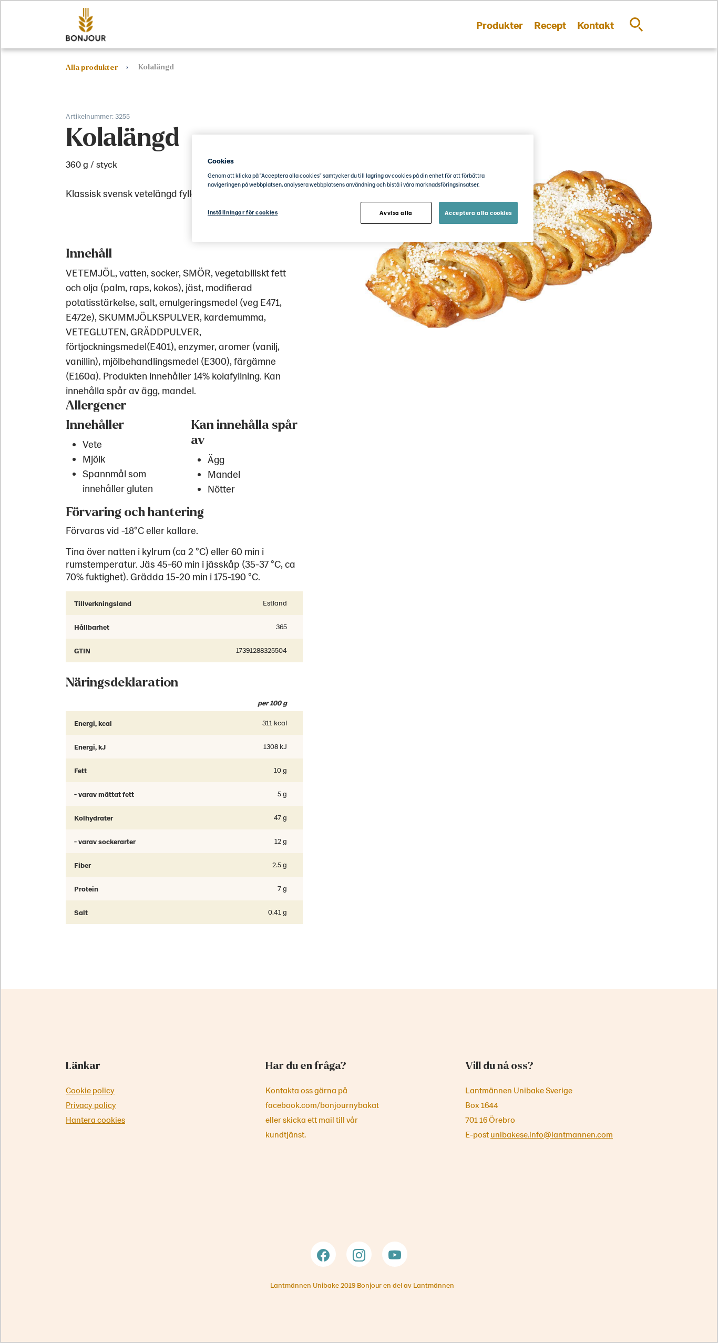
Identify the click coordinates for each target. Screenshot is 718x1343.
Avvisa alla (395, 212)
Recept (550, 24)
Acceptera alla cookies (478, 212)
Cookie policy (90, 1090)
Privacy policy (91, 1105)
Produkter (499, 24)
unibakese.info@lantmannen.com (551, 1134)
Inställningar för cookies (243, 212)
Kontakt (595, 24)
